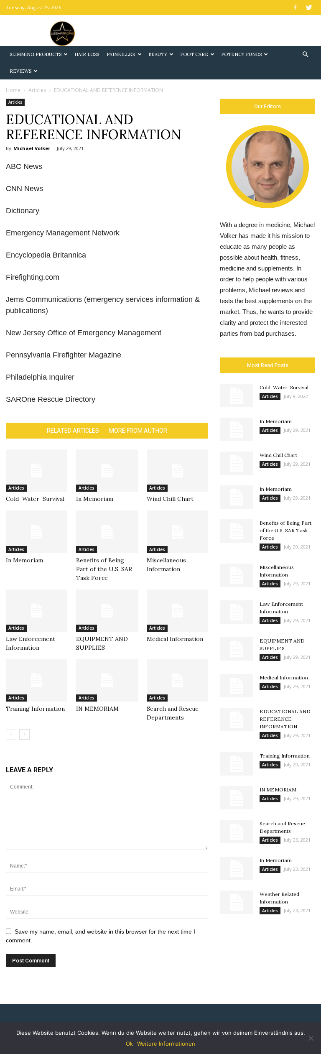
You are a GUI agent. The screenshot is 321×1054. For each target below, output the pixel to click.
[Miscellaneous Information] (177, 531)
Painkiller (121, 54)
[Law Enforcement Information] (36, 611)
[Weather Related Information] (236, 902)
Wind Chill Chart (170, 499)
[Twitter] (309, 7)
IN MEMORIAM (97, 708)
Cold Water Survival (35, 499)
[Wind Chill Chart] (177, 470)
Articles (37, 90)
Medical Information (175, 639)
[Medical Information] (177, 611)
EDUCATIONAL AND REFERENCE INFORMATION (285, 719)
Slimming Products (35, 54)
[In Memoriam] (107, 470)
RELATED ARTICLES (73, 431)
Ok (129, 1043)
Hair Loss (86, 54)
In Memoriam (94, 499)
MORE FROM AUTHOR (138, 431)
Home (13, 90)
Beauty (157, 54)
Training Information (35, 708)
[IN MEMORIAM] (107, 680)
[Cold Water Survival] (36, 470)
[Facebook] (295, 7)
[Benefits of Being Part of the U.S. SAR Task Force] (107, 531)
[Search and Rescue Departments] (177, 680)
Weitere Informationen (166, 1043)
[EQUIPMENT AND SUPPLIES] (107, 611)
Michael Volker (31, 148)
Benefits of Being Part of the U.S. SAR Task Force (104, 569)
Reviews (20, 71)
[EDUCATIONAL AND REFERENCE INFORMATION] (236, 719)
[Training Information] (36, 680)
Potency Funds (241, 54)
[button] (305, 55)
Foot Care (194, 54)
